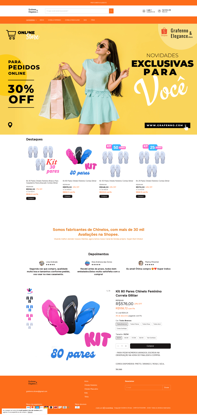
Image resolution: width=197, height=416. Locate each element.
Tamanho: (122, 334)
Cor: (123, 321)
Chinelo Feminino (54, 20)
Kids (85, 20)
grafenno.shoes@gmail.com (36, 391)
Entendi (30, 412)
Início (42, 20)
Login (149, 10)
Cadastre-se (151, 12)
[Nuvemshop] (104, 408)
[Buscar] (111, 10)
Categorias (30, 20)
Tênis (93, 20)
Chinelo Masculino (72, 20)
